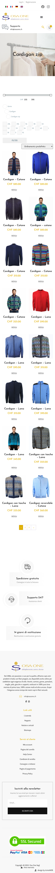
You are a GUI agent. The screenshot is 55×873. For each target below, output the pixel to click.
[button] (43, 27)
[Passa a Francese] (11, 6)
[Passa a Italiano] (6, 6)
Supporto (15, 26)
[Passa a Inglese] (21, 6)
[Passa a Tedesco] (16, 6)
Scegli (14, 190)
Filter (14, 140)
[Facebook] (42, 6)
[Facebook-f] (26, 701)
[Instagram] (48, 6)
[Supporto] (5, 27)
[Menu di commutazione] (41, 17)
